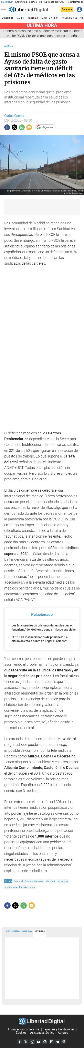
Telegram (57, 1041)
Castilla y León (49, 18)
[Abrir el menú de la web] (4, 9)
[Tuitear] (14, 127)
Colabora (67, 9)
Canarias (33, 18)
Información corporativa (23, 1029)
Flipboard (51, 1041)
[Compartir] (7, 127)
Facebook (19, 1041)
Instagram (32, 1041)
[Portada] (28, 9)
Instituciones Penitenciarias (19, 887)
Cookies (21, 1033)
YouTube (38, 1041)
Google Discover (44, 1041)
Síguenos (47, 127)
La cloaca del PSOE (54, 2)
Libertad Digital (42, 1021)
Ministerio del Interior (57, 881)
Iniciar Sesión (79, 9)
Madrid (20, 18)
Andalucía (7, 18)
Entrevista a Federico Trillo (28, 2)
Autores (63, 1033)
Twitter (25, 1041)
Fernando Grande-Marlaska (29, 881)
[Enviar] (22, 127)
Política (8, 46)
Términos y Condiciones (58, 1029)
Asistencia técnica (42, 1033)
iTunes (63, 1041)
